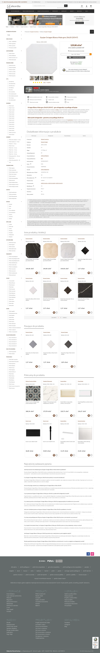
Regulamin (9, 599)
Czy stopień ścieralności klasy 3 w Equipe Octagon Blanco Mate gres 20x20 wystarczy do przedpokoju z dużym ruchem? (53, 525)
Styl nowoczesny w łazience (43, 632)
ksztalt (8, 189)
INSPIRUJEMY (64, 11)
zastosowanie (9, 50)
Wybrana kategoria (11, 31)
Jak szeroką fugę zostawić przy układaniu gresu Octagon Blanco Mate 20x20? (42, 485)
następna (65, 317)
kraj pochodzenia (10, 349)
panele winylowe (18, 574)
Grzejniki (38, 598)
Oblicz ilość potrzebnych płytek (76, 50)
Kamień (38, 603)
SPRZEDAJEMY (55, 11)
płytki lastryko (87, 571)
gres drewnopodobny (54, 567)
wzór (7, 308)
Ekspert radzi (51, 99)
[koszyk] (36, 273)
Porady (8, 622)
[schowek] (39, 273)
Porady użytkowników (13, 630)
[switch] (95, 647)
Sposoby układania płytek (53, 102)
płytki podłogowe (25, 567)
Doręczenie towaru (12, 601)
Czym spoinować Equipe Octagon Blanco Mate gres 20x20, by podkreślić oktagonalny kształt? (46, 493)
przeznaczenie (9, 62)
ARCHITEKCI (79, 11)
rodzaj (8, 201)
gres (42, 158)
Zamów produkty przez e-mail (36, 97)
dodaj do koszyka (78, 57)
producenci (9, 356)
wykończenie (9, 240)
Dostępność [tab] (50, 135)
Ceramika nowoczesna (42, 601)
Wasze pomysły (68, 596)
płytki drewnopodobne (39, 567)
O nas (8, 607)
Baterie (38, 605)
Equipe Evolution (81, 421)
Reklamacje (10, 603)
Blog (65, 626)
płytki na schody (30, 574)
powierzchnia (9, 165)
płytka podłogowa (45, 155)
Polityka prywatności (12, 605)
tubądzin (11, 571)
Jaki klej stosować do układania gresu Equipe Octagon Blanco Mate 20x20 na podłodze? (45, 469)
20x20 (40, 109)
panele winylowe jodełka (56, 574)
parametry (9, 254)
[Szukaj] (66, 6)
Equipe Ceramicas (34, 31)
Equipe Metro (63, 381)
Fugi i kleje (9, 634)
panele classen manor (60, 578)
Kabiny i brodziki (40, 599)
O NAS (86, 11)
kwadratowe (70, 119)
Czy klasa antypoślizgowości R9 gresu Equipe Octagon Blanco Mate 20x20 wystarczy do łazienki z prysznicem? (50, 517)
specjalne (8, 221)
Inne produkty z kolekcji (53, 97)
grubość (8, 137)
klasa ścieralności (11, 335)
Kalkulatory (10, 632)
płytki (53, 571)
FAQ (68, 102)
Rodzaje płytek (70, 99)
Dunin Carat (28, 421)
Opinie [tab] (84, 135)
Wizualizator (68, 605)
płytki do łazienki (51, 183)
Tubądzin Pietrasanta (47, 381)
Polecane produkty (69, 601)
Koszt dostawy (11, 594)
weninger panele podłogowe (72, 571)
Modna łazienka (40, 638)
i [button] (33, 185)
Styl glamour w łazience (42, 636)
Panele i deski (39, 596)
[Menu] (98, 638)
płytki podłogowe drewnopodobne (72, 567)
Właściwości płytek (34, 102)
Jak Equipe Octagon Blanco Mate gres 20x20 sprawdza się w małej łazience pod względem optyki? (47, 533)
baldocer (39, 571)
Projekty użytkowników (70, 598)
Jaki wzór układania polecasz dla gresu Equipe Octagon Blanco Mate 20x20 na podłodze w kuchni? (47, 509)
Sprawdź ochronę (79, 22)
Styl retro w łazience (41, 628)
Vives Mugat (80, 381)
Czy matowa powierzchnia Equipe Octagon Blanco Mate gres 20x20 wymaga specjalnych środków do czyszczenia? (51, 501)
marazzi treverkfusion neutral (42, 578)
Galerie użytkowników (70, 594)
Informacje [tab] (33, 135)
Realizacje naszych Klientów (35, 99)
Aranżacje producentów (71, 603)
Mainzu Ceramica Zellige (31, 381)
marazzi (25, 571)
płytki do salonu (44, 183)
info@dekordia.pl (25, 2)
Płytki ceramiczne (15, 11)
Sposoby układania (12, 628)
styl (7, 79)
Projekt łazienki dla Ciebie (43, 622)
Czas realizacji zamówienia (14, 596)
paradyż (87, 567)
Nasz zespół (10, 609)
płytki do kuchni (59, 183)
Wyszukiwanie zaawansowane (62, 7)
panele (59, 571)
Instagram (67, 624)
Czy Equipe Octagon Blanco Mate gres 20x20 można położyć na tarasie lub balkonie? (44, 477)
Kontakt (9, 611)
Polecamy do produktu (72, 97)
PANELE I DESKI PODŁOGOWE (28, 11)
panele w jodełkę (71, 574)
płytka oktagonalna (45, 169)
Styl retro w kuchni (41, 630)
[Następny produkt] (92, 32)
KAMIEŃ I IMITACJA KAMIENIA (43, 11)
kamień (46, 571)
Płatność (9, 598)
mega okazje (9, 39)
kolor (7, 278)
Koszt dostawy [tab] (67, 135)
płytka (57, 109)
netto (32, 571)
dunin (18, 571)
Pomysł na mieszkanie (41, 626)
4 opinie (48, 82)
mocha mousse (83, 574)
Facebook (67, 622)
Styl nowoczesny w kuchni (43, 634)
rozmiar (8, 103)
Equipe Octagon (48, 31)
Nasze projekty (68, 599)
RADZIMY (72, 11)
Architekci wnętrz (40, 624)
